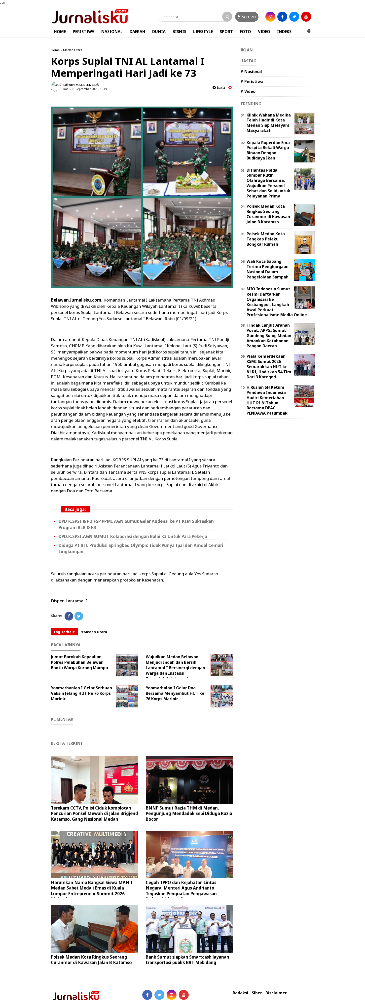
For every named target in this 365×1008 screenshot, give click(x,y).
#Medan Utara (94, 631)
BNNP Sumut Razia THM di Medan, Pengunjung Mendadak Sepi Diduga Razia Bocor (189, 813)
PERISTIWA (83, 31)
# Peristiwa (251, 81)
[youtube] (306, 17)
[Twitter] (78, 616)
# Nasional (251, 71)
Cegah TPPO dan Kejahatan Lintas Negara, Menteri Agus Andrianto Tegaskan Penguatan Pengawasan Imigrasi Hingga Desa (181, 891)
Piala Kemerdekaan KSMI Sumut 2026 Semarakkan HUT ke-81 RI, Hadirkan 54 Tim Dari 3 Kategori (269, 366)
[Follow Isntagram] (172, 995)
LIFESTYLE (203, 31)
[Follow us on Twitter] (159, 995)
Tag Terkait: (64, 631)
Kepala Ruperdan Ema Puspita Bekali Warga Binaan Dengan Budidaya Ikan (268, 150)
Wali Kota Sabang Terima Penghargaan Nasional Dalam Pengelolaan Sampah (268, 269)
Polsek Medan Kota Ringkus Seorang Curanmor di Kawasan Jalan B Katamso (91, 959)
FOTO (245, 31)
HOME (60, 31)
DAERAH (137, 31)
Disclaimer (276, 993)
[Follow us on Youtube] (184, 995)
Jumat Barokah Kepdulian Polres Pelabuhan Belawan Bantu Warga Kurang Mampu (79, 662)
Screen (248, 16)
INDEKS (284, 31)
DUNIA (159, 31)
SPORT (226, 31)
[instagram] (270, 17)
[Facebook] (69, 616)
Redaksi (240, 993)
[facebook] (282, 17)
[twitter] (294, 17)
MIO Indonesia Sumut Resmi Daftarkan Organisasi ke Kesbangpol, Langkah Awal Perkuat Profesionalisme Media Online (277, 301)
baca (220, 87)
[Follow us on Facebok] (147, 995)
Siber (257, 993)
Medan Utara (72, 50)
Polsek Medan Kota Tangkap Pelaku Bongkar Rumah (266, 239)
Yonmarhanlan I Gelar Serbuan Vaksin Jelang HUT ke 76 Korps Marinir (81, 693)
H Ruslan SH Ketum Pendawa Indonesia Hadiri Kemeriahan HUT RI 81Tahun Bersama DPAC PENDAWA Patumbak (267, 400)
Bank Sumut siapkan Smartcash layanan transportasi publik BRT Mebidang (187, 959)
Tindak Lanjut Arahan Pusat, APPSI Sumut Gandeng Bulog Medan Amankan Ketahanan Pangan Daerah (269, 335)
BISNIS (179, 31)
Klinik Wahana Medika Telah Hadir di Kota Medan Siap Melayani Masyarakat (269, 122)
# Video (248, 91)
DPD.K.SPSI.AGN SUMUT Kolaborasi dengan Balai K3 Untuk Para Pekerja (133, 536)
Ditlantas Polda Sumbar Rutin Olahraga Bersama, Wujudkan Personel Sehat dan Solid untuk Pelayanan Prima (268, 183)
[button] (309, 29)
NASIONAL (112, 31)
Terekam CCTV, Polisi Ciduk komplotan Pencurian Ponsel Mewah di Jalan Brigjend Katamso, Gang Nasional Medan (94, 813)
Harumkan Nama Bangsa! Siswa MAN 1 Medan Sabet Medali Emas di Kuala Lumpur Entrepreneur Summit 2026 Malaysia (92, 891)
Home (55, 50)
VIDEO (264, 31)
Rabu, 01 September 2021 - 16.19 (85, 89)
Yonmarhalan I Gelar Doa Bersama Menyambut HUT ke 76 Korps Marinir (175, 693)
